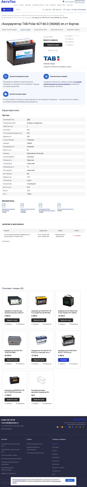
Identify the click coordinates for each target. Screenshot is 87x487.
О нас (47, 5)
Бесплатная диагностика (35, 444)
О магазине (55, 457)
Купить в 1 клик (54, 50)
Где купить (55, 464)
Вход (75, 9)
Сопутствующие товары (9, 455)
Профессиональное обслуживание (33, 448)
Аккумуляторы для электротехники (7, 469)
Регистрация (81, 9)
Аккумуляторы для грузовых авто (10, 451)
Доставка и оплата (38, 5)
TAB (28, 119)
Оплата (54, 450)
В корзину (63, 360)
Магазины (28, 5)
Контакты (70, 5)
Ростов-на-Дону (69, 1)
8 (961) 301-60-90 (80, 1)
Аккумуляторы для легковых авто (10, 445)
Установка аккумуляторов (35, 453)
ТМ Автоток (56, 471)
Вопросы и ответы (58, 467)
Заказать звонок (80, 2)
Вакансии (53, 5)
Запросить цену (53, 45)
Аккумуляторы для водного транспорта (10, 463)
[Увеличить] (21, 52)
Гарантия (55, 454)
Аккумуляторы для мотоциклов (11, 458)
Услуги (22, 5)
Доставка (55, 447)
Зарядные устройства (8, 473)
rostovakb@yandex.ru (9, 423)
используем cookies (20, 479)
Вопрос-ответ (61, 5)
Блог (53, 474)
